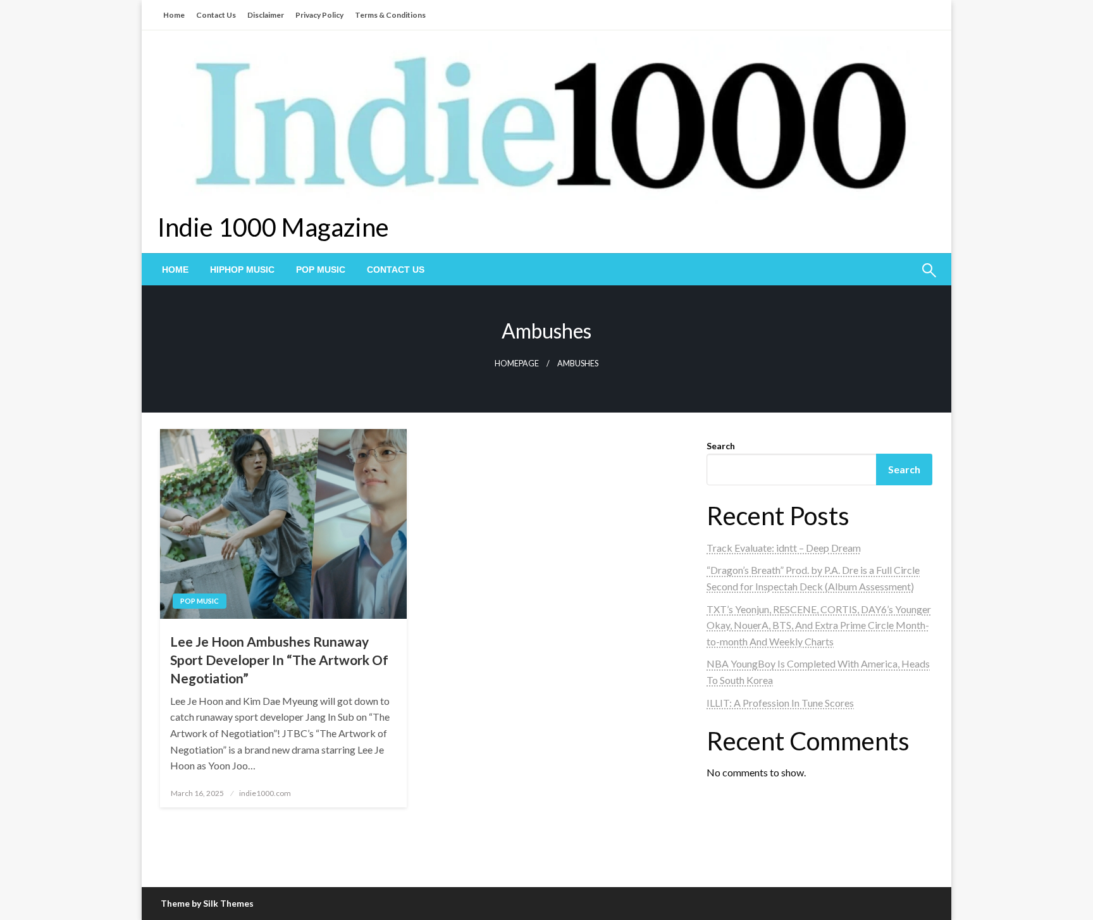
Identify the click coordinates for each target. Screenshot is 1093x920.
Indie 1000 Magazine (273, 227)
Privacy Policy (319, 15)
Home (174, 15)
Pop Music (320, 269)
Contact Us (216, 15)
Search (721, 445)
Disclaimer (265, 15)
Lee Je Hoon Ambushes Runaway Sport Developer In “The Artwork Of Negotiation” (279, 660)
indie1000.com (265, 793)
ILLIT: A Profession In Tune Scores (780, 703)
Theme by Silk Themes (207, 903)
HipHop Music (242, 269)
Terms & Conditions (390, 15)
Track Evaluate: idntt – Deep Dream (784, 548)
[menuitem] (175, 269)
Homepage (517, 363)
